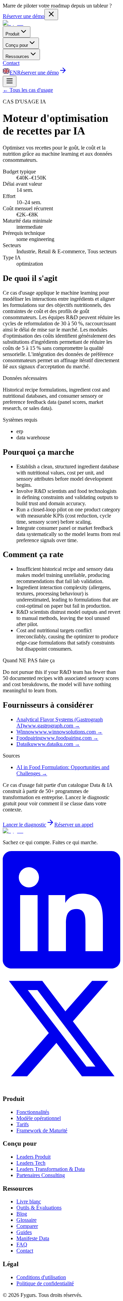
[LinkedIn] (61, 967)
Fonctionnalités (32, 1112)
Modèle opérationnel (38, 1118)
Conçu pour (16, 45)
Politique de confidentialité (45, 1283)
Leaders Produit (33, 1157)
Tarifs (22, 1124)
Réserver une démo (23, 16)
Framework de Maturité (41, 1130)
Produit (12, 34)
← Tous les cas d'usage (28, 90)
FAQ (21, 1244)
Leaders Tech (30, 1163)
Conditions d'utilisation (41, 1277)
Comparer (27, 1226)
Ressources (17, 56)
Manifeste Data (32, 1238)
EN (13, 72)
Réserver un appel (73, 825)
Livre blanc (28, 1201)
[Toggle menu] (9, 81)
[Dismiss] (51, 14)
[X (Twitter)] (61, 1085)
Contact (11, 63)
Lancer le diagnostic (24, 825)
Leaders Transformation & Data (50, 1169)
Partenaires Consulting (40, 1175)
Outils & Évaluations (39, 1208)
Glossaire (26, 1220)
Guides (24, 1232)
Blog (21, 1214)
